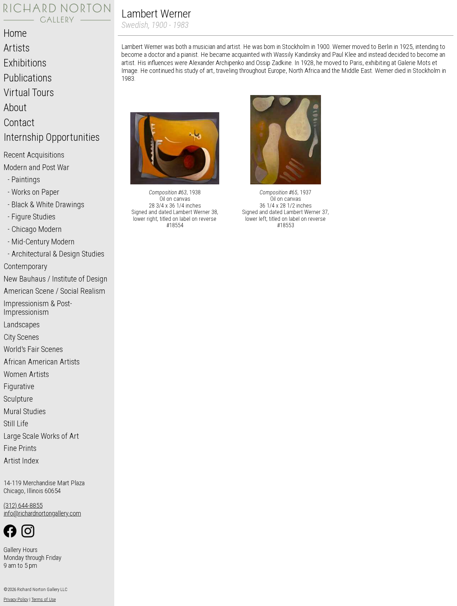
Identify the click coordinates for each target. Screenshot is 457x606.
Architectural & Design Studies (57, 253)
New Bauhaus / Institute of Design (55, 278)
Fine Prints (20, 448)
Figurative (19, 386)
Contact (19, 122)
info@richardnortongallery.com (42, 513)
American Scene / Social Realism (54, 290)
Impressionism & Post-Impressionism (38, 308)
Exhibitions (25, 63)
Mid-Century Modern (43, 241)
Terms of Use (43, 599)
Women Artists (26, 374)
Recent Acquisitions (34, 154)
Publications (28, 78)
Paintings (25, 179)
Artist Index (21, 460)
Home (15, 33)
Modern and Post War (36, 167)
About (15, 107)
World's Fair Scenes (33, 349)
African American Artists (42, 361)
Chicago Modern (36, 229)
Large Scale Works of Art (41, 436)
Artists (17, 48)
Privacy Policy (16, 599)
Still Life (16, 423)
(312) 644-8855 (23, 505)
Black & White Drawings (47, 204)
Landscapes (22, 324)
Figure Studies (33, 216)
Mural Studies (25, 411)
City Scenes (21, 337)
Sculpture (18, 398)
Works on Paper (35, 192)
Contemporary (25, 266)
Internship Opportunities (52, 137)
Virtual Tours (29, 92)
